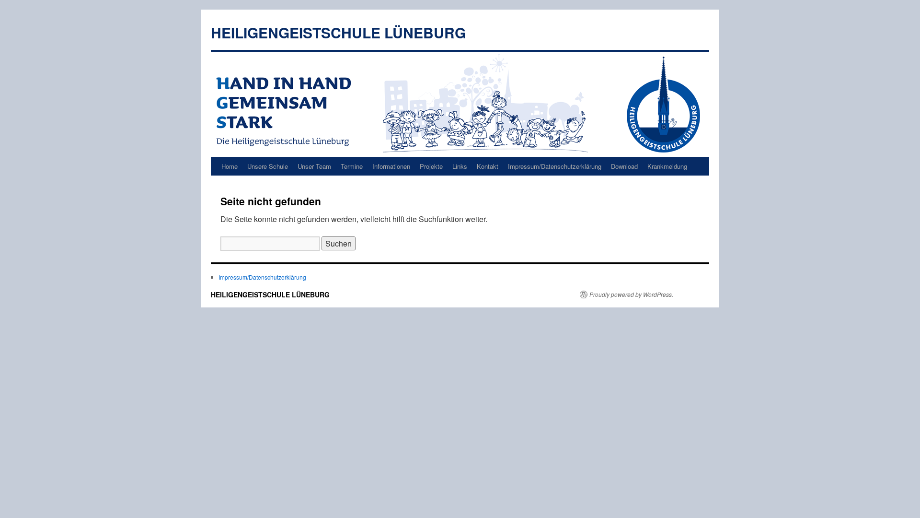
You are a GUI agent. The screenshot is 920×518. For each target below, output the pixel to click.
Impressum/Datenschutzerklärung (554, 166)
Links (459, 166)
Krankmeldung (667, 166)
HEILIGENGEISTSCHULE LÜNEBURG (338, 32)
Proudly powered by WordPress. (631, 294)
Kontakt (487, 166)
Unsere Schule (267, 166)
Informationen (391, 166)
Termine (352, 166)
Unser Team (314, 166)
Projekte (431, 166)
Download (624, 166)
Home (229, 166)
